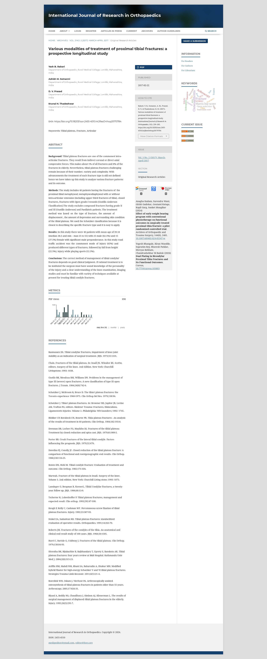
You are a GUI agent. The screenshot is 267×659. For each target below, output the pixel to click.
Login (77, 31)
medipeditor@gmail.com (61, 642)
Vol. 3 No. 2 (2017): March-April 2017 (89, 40)
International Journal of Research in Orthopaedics (105, 15)
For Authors (187, 65)
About (64, 31)
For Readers (187, 61)
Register (91, 31)
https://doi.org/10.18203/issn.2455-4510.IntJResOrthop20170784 (87, 121)
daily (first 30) (102, 327)
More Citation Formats (151, 136)
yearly (122, 327)
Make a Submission (194, 41)
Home (52, 31)
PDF (141, 67)
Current (131, 31)
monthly (114, 327)
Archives (147, 31)
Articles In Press (111, 31)
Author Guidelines (168, 31)
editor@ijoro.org (84, 642)
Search (211, 31)
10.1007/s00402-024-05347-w (150, 238)
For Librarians (188, 70)
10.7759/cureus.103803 (148, 268)
